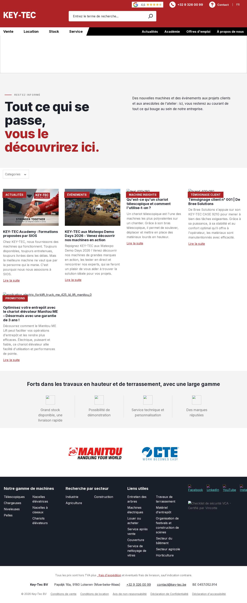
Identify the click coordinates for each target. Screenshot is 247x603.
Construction (103, 497)
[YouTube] (229, 488)
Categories (13, 174)
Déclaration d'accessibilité (209, 593)
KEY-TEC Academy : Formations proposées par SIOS (30, 234)
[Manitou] (95, 453)
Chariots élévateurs (40, 520)
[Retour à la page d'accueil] (19, 15)
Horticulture (165, 555)
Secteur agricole (168, 549)
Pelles (8, 515)
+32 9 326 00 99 (190, 5)
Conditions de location (94, 593)
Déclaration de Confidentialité (169, 593)
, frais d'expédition (109, 575)
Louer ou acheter (134, 520)
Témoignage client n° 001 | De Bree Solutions (214, 201)
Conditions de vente (63, 593)
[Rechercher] (150, 16)
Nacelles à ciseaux (40, 510)
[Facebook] (195, 488)
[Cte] (160, 453)
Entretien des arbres (136, 499)
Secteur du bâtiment (164, 540)
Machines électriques (135, 510)
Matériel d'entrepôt (163, 510)
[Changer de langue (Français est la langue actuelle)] (240, 5)
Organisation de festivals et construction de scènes (167, 525)
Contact (223, 4)
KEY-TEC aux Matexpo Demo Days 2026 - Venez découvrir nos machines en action (90, 236)
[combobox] (106, 16)
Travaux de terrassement (165, 499)
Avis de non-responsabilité (130, 593)
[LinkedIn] (213, 488)
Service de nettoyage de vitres (136, 550)
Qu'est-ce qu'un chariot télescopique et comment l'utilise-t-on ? (149, 203)
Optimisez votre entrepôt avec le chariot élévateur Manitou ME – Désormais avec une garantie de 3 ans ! (30, 313)
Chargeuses (12, 503)
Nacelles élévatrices (40, 499)
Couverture (135, 540)
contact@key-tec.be (171, 584)
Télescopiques (14, 497)
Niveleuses (12, 509)
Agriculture (74, 503)
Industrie (72, 497)
